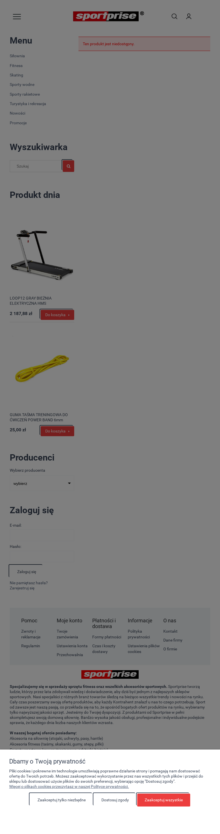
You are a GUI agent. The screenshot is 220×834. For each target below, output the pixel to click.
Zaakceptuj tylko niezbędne (62, 800)
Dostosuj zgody (115, 800)
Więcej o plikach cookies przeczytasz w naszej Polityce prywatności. (69, 786)
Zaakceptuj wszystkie (164, 800)
